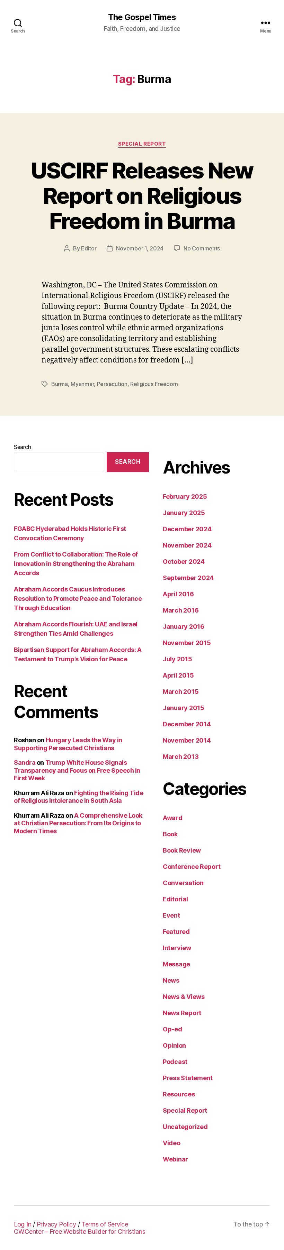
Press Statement (188, 1078)
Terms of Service (104, 1224)
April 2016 (178, 594)
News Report (182, 1013)
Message (176, 964)
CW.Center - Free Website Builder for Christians (79, 1231)
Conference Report (191, 866)
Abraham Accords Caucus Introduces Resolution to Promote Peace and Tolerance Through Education (78, 599)
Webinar (175, 1159)
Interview (177, 948)
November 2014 (187, 740)
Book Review (182, 850)
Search (22, 446)
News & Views (184, 996)
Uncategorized (185, 1126)
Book (170, 834)
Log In (22, 1224)
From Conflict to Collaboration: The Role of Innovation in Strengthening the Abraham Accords (76, 564)
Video (171, 1143)
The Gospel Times (142, 17)
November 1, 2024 (139, 248)
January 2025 (184, 512)
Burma (59, 383)
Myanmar (82, 383)
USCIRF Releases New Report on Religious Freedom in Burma (142, 195)
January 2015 (183, 707)
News (171, 980)
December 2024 (187, 529)
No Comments (202, 248)
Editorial (175, 899)
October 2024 (184, 561)
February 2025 (185, 496)
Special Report (142, 144)
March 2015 (180, 691)
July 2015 (177, 659)
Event (171, 915)
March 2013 (180, 756)
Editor (88, 248)
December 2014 (187, 724)
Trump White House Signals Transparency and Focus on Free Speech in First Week (77, 770)
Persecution (112, 383)
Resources (179, 1094)
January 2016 (183, 626)
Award (173, 817)
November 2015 (187, 642)
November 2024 (187, 545)
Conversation (183, 882)
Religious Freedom (154, 383)
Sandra (24, 762)
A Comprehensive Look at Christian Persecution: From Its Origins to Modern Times (78, 823)
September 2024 (188, 577)
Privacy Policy (56, 1224)
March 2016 (180, 610)
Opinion (174, 1045)
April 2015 (178, 675)
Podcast (175, 1061)
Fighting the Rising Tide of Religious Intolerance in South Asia (78, 797)
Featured (176, 931)
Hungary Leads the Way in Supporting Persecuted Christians (68, 744)
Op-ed (172, 1029)
